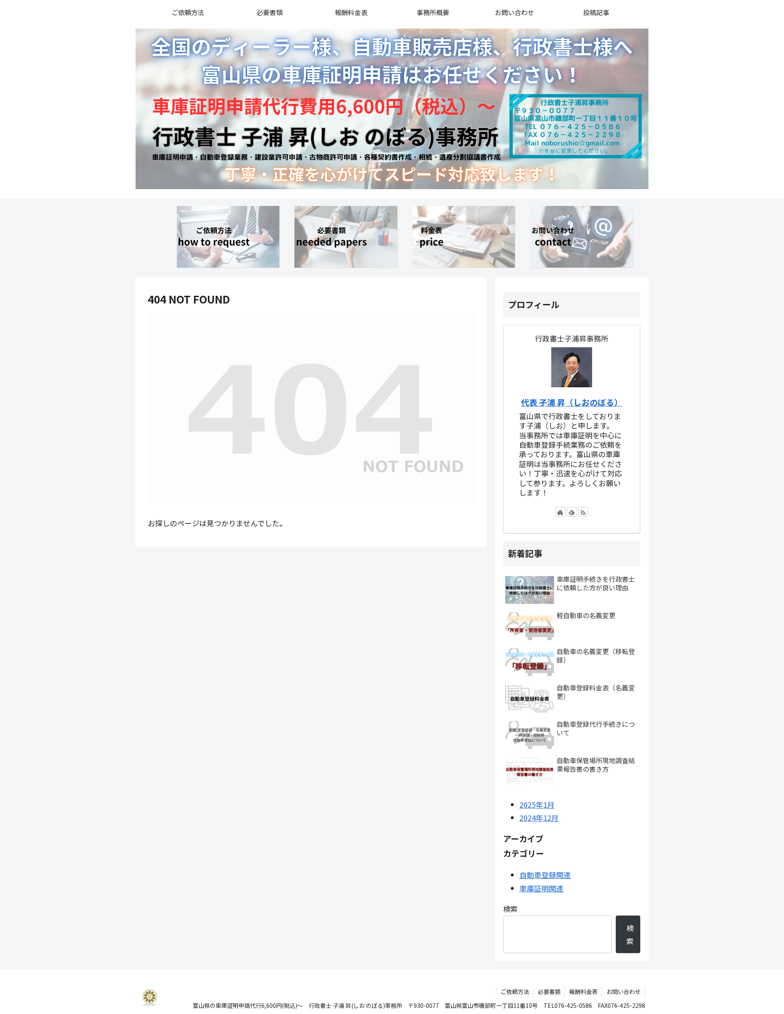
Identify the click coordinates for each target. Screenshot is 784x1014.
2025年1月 (537, 804)
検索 (510, 908)
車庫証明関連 (541, 888)
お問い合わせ (623, 991)
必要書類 (549, 991)
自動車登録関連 (545, 874)
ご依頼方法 (515, 991)
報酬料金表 (583, 991)
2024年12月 (539, 817)
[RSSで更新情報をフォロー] (583, 512)
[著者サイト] (560, 512)
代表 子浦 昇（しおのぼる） (571, 402)
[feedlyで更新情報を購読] (572, 512)
